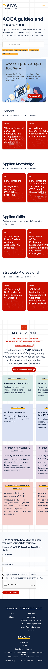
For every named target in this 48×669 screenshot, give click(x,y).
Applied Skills (34, 50)
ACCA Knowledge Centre (31, 620)
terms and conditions (27, 574)
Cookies (40, 661)
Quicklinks (31, 613)
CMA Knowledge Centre (31, 627)
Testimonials (31, 617)
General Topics (8, 50)
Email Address (8, 564)
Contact (24, 646)
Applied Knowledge (21, 50)
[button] (43, 6)
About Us (24, 642)
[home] (10, 6)
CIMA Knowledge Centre (31, 624)
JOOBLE (31, 630)
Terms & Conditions (26, 661)
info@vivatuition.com (24, 649)
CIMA (11, 617)
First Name (7, 554)
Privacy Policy (10, 661)
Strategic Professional (10, 54)
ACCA (11, 613)
